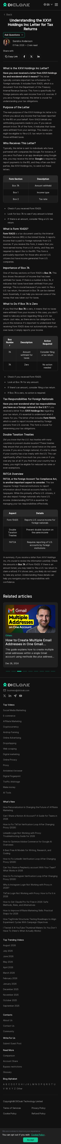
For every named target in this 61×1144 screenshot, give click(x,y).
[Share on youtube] (20, 695)
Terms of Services (12, 1108)
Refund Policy (38, 1113)
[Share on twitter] (4, 695)
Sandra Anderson (22, 41)
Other (19, 1088)
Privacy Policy (38, 1108)
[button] (48, 4)
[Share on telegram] (15, 695)
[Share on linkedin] (9, 695)
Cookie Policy (9, 1113)
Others (8, 635)
